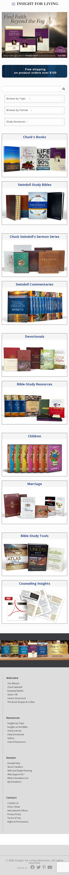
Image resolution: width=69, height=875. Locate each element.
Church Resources (16, 741)
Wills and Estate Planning (19, 770)
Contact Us (12, 803)
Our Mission (13, 683)
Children (34, 436)
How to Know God (16, 698)
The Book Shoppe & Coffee (21, 702)
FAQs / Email (13, 806)
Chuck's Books (34, 137)
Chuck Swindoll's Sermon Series (34, 236)
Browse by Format (18, 110)
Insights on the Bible (17, 727)
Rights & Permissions (17, 821)
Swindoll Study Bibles (34, 184)
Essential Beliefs (15, 690)
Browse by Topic (17, 98)
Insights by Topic (15, 723)
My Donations (14, 781)
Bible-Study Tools (34, 536)
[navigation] (13, 4)
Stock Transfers (15, 766)
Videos (10, 738)
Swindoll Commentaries (34, 284)
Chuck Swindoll (14, 687)
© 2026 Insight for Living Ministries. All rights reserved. (34, 861)
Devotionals (34, 336)
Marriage (34, 484)
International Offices (17, 810)
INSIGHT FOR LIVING (37, 4)
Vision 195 (12, 694)
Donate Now (13, 763)
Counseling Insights (34, 583)
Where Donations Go (17, 778)
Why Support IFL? (15, 774)
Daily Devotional (15, 734)
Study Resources (16, 121)
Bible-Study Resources (34, 384)
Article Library (14, 730)
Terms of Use (14, 817)
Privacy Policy (14, 814)
